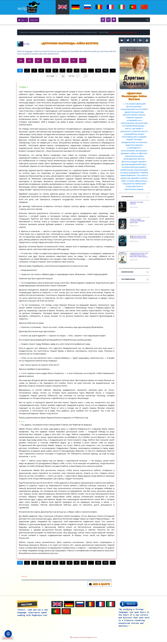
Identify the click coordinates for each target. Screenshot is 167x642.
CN (82, 60)
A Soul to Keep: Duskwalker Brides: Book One (137, 220)
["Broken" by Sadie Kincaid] (122, 206)
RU (38, 60)
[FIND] (147, 19)
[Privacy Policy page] (114, 19)
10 (83, 70)
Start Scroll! (7, 638)
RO (47, 60)
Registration (34, 20)
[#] (122, 40)
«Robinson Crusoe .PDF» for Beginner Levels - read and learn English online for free (139, 255)
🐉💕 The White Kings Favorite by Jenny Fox (138, 237)
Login (22, 20)
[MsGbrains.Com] (28, 7)
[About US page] (103, 19)
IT (65, 60)
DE (29, 60)
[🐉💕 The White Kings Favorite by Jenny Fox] (122, 240)
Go (63, 76)
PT (74, 60)
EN (21, 60)
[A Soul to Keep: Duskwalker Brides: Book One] (122, 223)
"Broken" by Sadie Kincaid (136, 203)
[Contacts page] (108, 19)
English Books (134, 207)
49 (105, 70)
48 (98, 70)
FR (56, 60)
